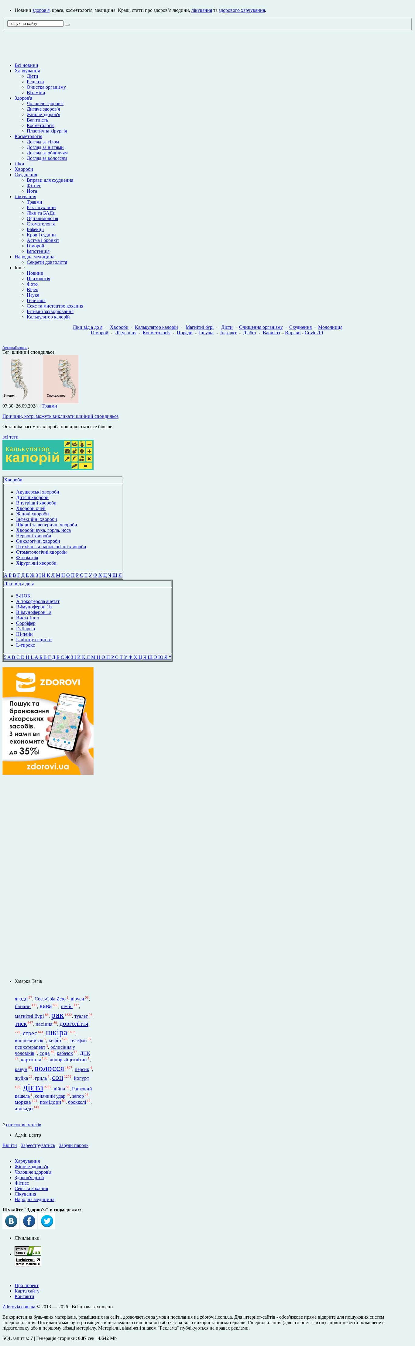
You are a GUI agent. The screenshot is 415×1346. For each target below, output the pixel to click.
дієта (33, 1087)
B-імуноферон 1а (33, 612)
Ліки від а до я (87, 327)
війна (59, 1089)
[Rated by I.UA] (28, 1254)
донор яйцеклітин (68, 1059)
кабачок (65, 1053)
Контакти (24, 1296)
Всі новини (26, 65)
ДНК (85, 1053)
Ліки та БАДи (41, 212)
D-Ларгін (25, 628)
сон (57, 1077)
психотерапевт (30, 1047)
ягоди (21, 999)
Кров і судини (41, 234)
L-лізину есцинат (34, 639)
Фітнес (34, 185)
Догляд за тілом (43, 141)
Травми (34, 202)
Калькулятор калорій (48, 316)
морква (23, 1102)
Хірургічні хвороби (36, 563)
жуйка (21, 1078)
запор (78, 1096)
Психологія (38, 278)
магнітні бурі (29, 1016)
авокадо (24, 1109)
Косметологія (40, 125)
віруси (77, 999)
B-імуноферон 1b (34, 606)
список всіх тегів (23, 1124)
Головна (8, 347)
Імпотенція (38, 251)
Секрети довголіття (47, 262)
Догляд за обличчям (47, 152)
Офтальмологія (42, 218)
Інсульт (206, 332)
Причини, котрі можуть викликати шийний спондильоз (60, 416)
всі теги (10, 436)
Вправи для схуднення (50, 180)
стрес (30, 1033)
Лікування (25, 196)
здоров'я (41, 10)
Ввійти (9, 1145)
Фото (32, 284)
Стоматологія (41, 223)
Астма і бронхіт (43, 240)
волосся (49, 1068)
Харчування (27, 70)
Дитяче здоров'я (43, 109)
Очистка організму (46, 87)
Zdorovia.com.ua (19, 1306)
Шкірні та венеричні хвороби (46, 524)
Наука (33, 295)
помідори (50, 1102)
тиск (21, 1023)
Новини (35, 273)
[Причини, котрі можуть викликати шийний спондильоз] (40, 401)
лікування (201, 10)
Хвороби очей (31, 508)
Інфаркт (228, 332)
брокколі (77, 1102)
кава (45, 1006)
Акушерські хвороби (37, 491)
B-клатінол (27, 617)
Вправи (293, 332)
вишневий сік (29, 1040)
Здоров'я (23, 98)
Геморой (35, 245)
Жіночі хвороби (32, 513)
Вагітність (37, 119)
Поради (185, 332)
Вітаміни (36, 92)
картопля (31, 1060)
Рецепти (35, 81)
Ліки (19, 163)
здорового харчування (242, 10)
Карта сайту (27, 1290)
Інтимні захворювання (50, 311)
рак (57, 1015)
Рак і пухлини (41, 207)
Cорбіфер (26, 623)
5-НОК (23, 595)
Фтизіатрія (27, 557)
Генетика (36, 300)
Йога (32, 191)
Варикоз (271, 332)
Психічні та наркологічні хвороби (51, 546)
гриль (41, 1078)
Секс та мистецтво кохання (55, 305)
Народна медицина (34, 256)
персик (82, 1069)
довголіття (74, 1023)
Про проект (27, 1285)
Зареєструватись (38, 1145)
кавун (21, 1069)
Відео (32, 289)
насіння (44, 1024)
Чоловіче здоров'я (45, 103)
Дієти (32, 76)
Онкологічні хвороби (38, 541)
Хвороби (24, 169)
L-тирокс (25, 645)
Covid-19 (314, 332)
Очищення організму (261, 327)
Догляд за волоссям (47, 158)
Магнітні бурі (200, 327)
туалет (81, 1016)
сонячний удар (50, 1096)
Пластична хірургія (47, 130)
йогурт (81, 1078)
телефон (78, 1041)
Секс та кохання (31, 1188)
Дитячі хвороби (32, 497)
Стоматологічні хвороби (41, 552)
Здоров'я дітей (29, 1177)
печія (67, 1006)
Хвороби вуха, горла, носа (43, 530)
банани (23, 1006)
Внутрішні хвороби (36, 502)
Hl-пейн (24, 634)
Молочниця (330, 327)
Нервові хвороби (33, 535)
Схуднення (26, 174)
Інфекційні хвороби (36, 519)
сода (44, 1053)
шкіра (56, 1032)
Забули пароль (73, 1145)
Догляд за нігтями (45, 147)
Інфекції (35, 229)
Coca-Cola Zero (50, 998)
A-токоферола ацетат (38, 601)
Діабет (249, 332)
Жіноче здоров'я (43, 114)
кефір (55, 1041)
